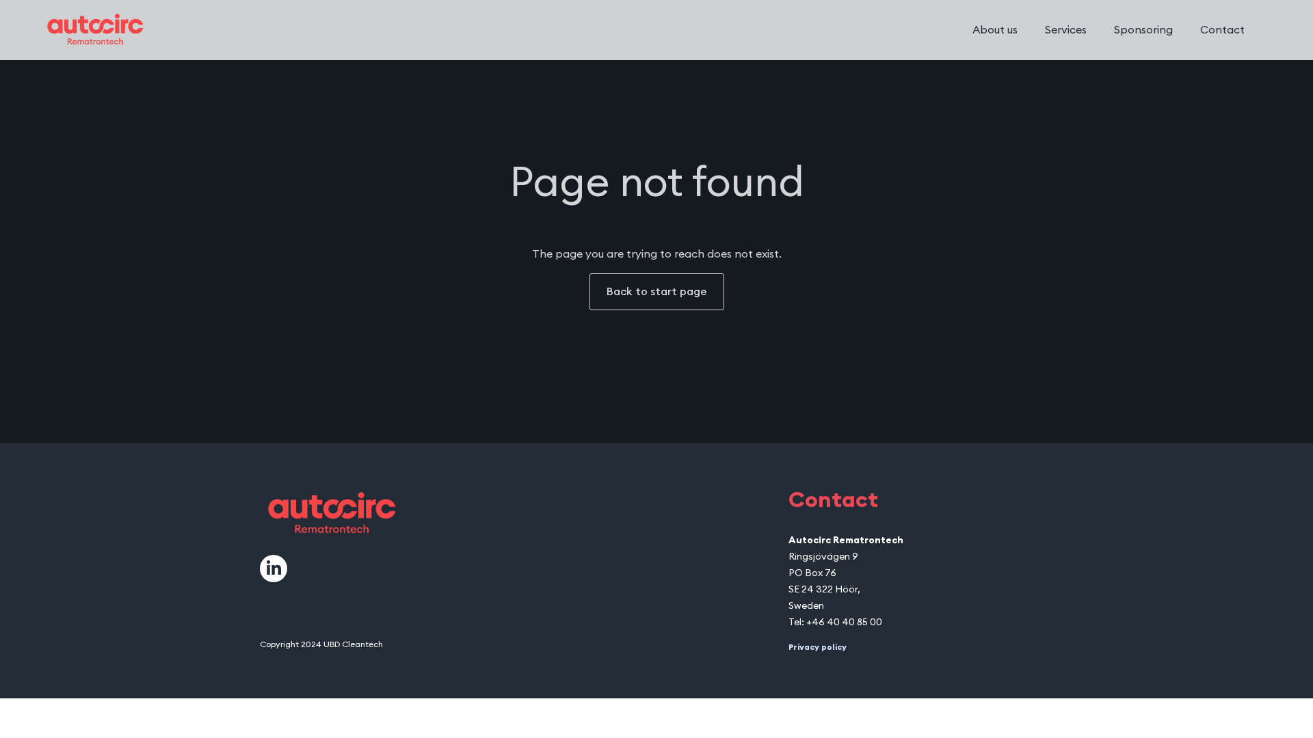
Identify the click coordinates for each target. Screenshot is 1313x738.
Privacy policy (817, 647)
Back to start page (657, 291)
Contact (1222, 30)
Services (1066, 30)
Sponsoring (1143, 30)
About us (995, 30)
